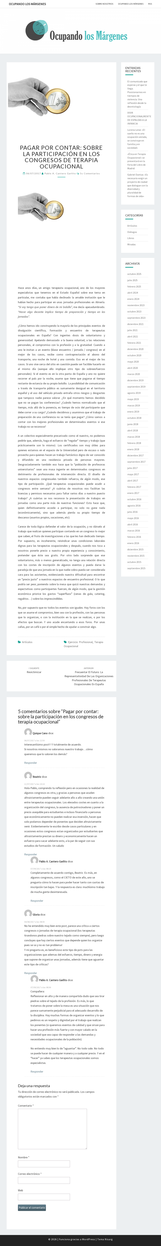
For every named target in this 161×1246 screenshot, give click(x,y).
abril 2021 (132, 336)
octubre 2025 (134, 273)
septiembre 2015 (136, 568)
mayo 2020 (133, 361)
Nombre (23, 1157)
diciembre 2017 (135, 455)
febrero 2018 (134, 443)
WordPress (88, 1239)
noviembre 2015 (135, 555)
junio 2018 (132, 424)
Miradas (131, 244)
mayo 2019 (133, 399)
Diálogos (132, 232)
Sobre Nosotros (104, 3)
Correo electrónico (30, 1174)
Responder (30, 763)
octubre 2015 (134, 562)
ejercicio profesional (80, 642)
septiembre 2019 (136, 386)
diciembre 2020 (135, 349)
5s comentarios (90, 173)
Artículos (27, 642)
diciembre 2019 (135, 380)
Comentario (26, 1105)
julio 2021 (132, 330)
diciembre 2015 (135, 549)
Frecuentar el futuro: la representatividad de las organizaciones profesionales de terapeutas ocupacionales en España (88, 676)
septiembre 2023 (136, 317)
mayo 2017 (133, 474)
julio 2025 (132, 280)
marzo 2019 (133, 405)
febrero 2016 (134, 536)
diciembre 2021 (135, 324)
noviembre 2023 (135, 305)
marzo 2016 (133, 530)
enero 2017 (133, 493)
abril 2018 (132, 430)
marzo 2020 (133, 374)
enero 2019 (133, 411)
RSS (150, 3)
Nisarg (109, 1239)
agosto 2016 (134, 505)
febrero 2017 (134, 486)
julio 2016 (132, 511)
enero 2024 (133, 298)
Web (20, 1190)
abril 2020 (132, 367)
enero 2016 (133, 543)
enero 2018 (133, 449)
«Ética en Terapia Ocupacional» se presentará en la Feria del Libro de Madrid (136, 161)
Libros (130, 238)
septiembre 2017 (136, 461)
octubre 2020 (134, 355)
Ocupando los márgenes (27, 4)
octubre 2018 (134, 417)
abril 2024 (132, 292)
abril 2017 (132, 480)
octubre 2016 (134, 499)
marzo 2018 (133, 436)
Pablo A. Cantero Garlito (60, 173)
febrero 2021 (134, 342)
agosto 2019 (134, 392)
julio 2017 (132, 468)
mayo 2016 (133, 518)
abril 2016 (132, 524)
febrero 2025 (134, 286)
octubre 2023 (134, 311)
